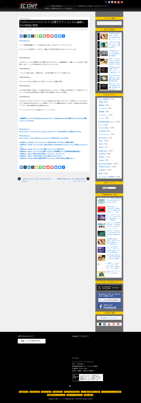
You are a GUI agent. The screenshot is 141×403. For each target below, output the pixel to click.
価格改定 (101, 105)
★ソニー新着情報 (103, 99)
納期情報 (101, 111)
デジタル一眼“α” (104, 127)
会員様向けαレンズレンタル (56, 395)
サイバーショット (104, 134)
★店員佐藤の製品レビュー (106, 121)
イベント (101, 118)
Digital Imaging (34, 392)
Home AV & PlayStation (105, 163)
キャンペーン (103, 115)
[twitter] (106, 2)
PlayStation (102, 170)
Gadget (101, 147)
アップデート (103, 108)
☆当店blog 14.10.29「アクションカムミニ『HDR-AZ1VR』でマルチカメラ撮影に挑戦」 (46, 142)
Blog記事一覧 (24, 392)
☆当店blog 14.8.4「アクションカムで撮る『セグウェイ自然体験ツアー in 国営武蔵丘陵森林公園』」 (50, 151)
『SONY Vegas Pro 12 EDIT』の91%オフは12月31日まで (35, 180)
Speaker (101, 160)
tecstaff (21, 29)
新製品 (101, 102)
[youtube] (112, 2)
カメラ (100, 125)
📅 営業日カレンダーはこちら (109, 318)
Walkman (101, 157)
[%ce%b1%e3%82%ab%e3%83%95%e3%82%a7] (115, 2)
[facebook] (109, 2)
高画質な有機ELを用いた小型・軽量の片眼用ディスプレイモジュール (72, 180)
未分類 (100, 173)
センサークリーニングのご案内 (111, 392)
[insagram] (118, 2)
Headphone (102, 153)
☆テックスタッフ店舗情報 (106, 176)
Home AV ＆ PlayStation (72, 392)
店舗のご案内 (88, 395)
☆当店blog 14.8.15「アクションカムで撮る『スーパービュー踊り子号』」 (42, 149)
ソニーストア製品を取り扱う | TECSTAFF (70, 399)
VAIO (100, 144)
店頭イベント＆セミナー (74, 395)
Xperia (101, 140)
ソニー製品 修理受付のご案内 (90, 392)
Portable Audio (102, 151)
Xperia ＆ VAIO (46, 392)
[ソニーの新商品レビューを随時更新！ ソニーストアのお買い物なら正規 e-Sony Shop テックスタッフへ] (28, 8)
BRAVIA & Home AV (105, 166)
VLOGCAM (29, 29)
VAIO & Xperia (102, 138)
